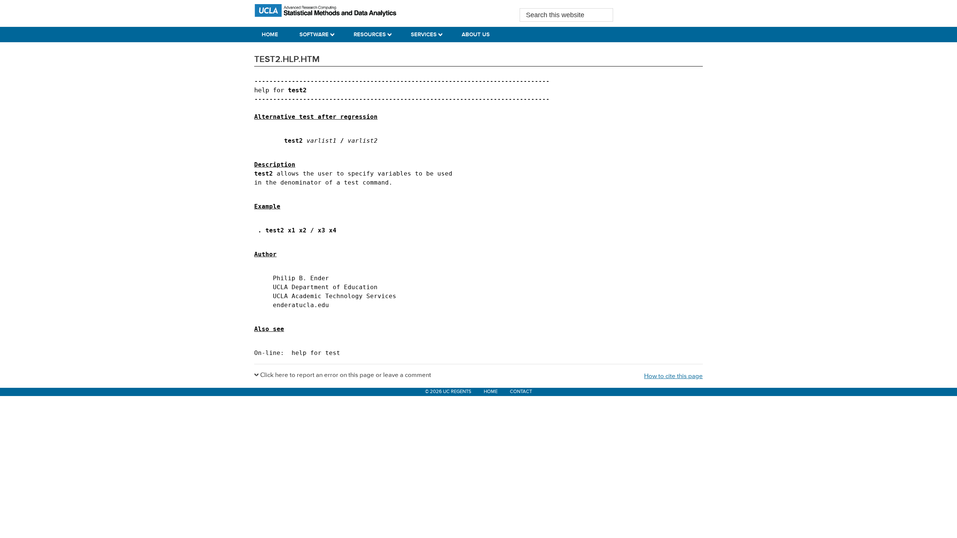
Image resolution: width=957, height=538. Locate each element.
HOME (491, 391)
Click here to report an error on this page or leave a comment (345, 375)
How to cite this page (673, 376)
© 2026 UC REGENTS (448, 391)
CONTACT (521, 391)
